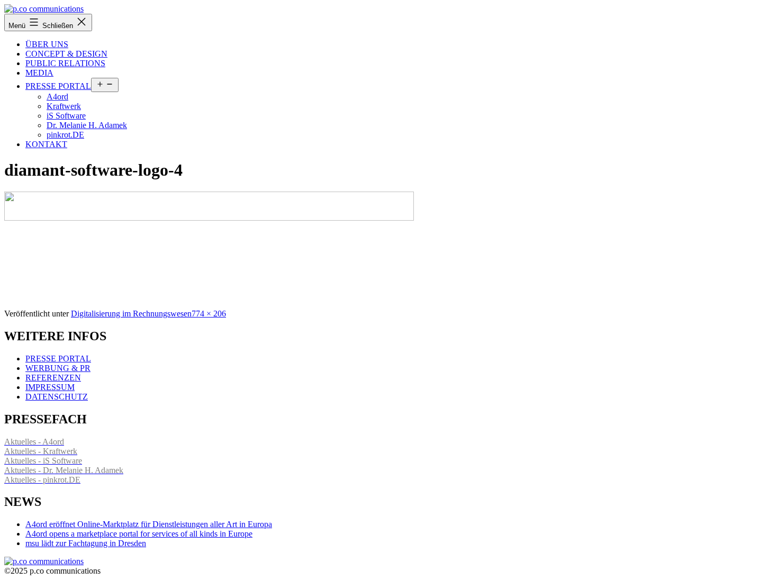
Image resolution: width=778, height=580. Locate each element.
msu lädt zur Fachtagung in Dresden (85, 543)
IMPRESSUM (50, 387)
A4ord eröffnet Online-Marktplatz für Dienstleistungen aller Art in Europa (148, 524)
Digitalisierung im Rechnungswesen (131, 313)
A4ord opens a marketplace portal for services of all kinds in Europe (138, 533)
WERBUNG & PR (58, 368)
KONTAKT (46, 144)
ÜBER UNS (46, 44)
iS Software (66, 115)
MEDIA (39, 72)
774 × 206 (209, 313)
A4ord (57, 96)
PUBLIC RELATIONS (65, 63)
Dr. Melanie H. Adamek (87, 125)
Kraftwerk (64, 106)
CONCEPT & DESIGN (66, 53)
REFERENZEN (53, 377)
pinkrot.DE (65, 134)
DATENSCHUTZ (56, 396)
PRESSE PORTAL (58, 85)
